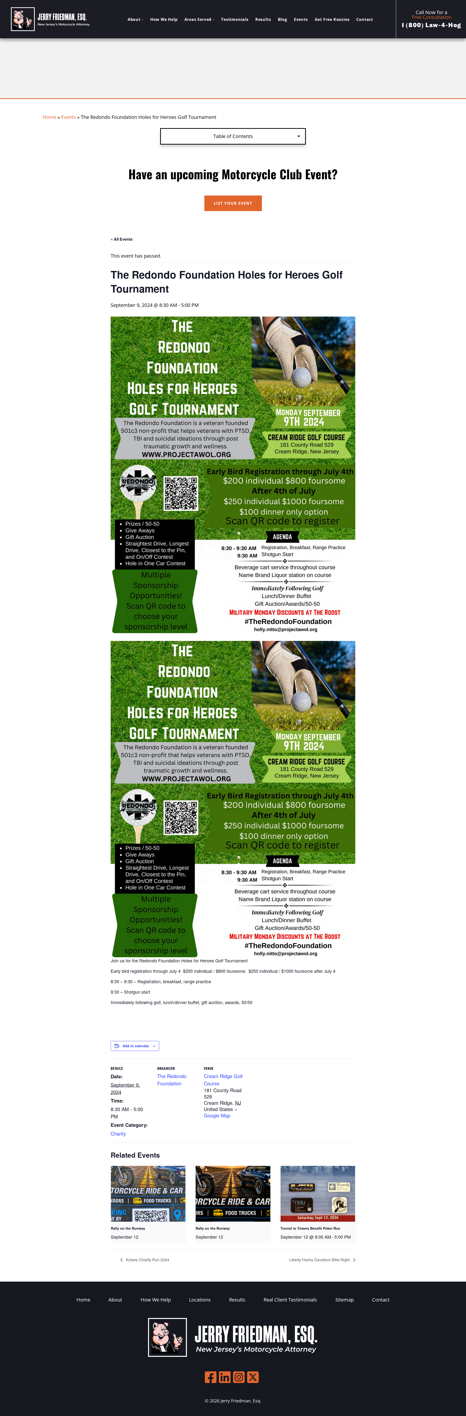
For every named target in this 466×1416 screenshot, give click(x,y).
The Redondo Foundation (171, 1079)
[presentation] (148, 1194)
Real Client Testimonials (290, 1299)
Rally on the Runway (128, 1228)
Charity (118, 1133)
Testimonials (235, 19)
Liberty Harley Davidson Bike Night (320, 1259)
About (134, 19)
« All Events (122, 239)
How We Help (164, 19)
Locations (200, 1299)
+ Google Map (220, 1112)
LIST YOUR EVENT (233, 203)
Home (49, 117)
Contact (364, 19)
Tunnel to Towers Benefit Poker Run (310, 1228)
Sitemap (344, 1299)
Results (263, 19)
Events (301, 19)
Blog (282, 19)
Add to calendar (136, 1045)
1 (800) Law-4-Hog (431, 25)
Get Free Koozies (332, 19)
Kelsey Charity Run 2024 (147, 1259)
